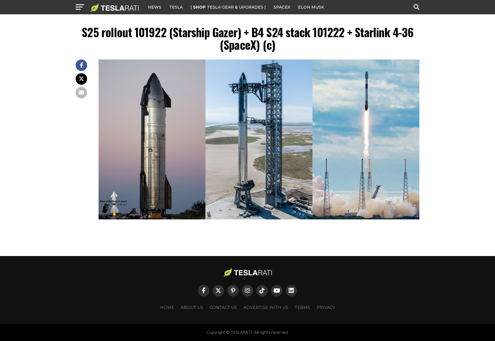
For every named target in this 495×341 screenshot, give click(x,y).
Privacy (326, 307)
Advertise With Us (265, 307)
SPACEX (282, 7)
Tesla (176, 7)
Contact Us (223, 307)
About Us (192, 307)
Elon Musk (311, 7)
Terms (302, 307)
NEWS (154, 7)
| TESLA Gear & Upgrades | (228, 7)
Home (167, 307)
